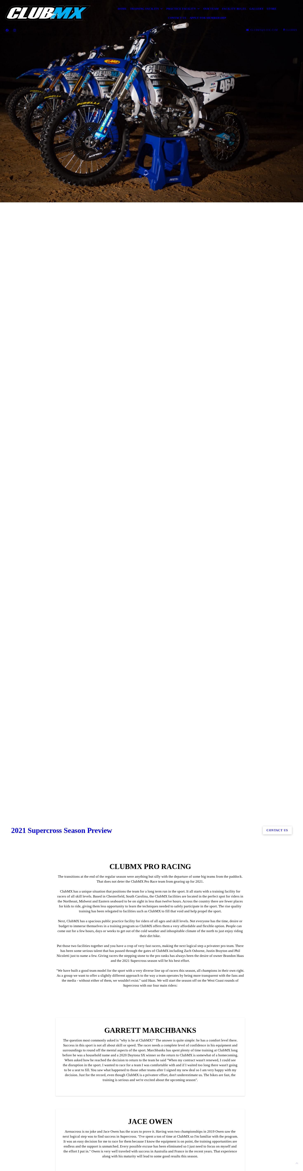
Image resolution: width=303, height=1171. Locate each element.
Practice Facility (181, 8)
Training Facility (144, 8)
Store (271, 8)
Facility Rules (234, 8)
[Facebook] (7, 30)
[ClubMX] (47, 13)
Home (122, 8)
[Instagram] (14, 30)
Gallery (256, 8)
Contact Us (177, 17)
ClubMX (291, 30)
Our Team (211, 8)
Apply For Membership (208, 17)
